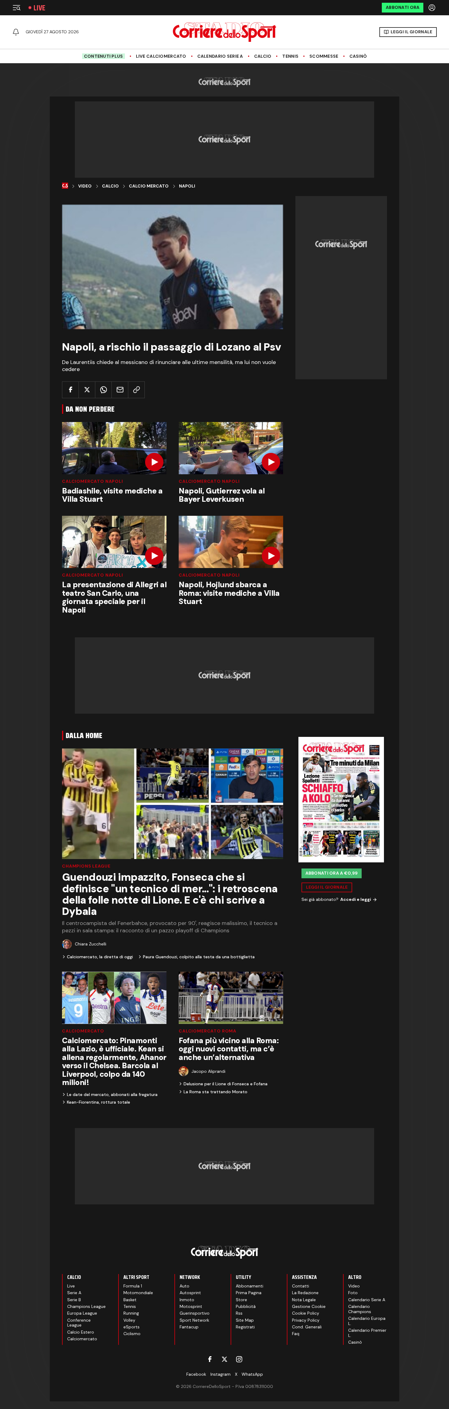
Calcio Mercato (149, 186)
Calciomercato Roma (207, 1031)
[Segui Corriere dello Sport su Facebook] (210, 1359)
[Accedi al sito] (432, 7)
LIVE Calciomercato (161, 56)
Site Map (245, 1320)
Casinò (358, 56)
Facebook (196, 1374)
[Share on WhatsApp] (103, 390)
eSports (131, 1327)
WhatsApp (252, 1374)
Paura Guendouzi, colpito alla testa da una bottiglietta (199, 956)
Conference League (79, 1322)
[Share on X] (87, 390)
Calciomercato (83, 1031)
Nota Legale (304, 1299)
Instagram (220, 1374)
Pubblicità (246, 1306)
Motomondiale (138, 1292)
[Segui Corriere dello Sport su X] (224, 1359)
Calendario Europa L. (366, 1321)
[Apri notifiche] (16, 32)
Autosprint (190, 1292)
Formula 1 (132, 1286)
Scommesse (323, 56)
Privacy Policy (305, 1320)
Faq (295, 1333)
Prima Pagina (248, 1292)
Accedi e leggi (355, 899)
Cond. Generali (307, 1327)
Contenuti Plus (103, 56)
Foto (353, 1292)
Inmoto (187, 1299)
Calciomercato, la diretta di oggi (100, 956)
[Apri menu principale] (16, 7)
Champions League (86, 866)
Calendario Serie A (220, 56)
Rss (239, 1313)
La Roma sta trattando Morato (215, 1091)
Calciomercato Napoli (92, 481)
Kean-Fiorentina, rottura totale (98, 1102)
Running (131, 1313)
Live (39, 8)
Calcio (263, 56)
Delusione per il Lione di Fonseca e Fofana (226, 1084)
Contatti (300, 1286)
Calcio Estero (80, 1332)
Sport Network (194, 1320)
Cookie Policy (305, 1313)
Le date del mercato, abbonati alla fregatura (112, 1094)
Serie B (74, 1299)
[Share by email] (120, 390)
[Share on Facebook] (70, 390)
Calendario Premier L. (367, 1332)
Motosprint (191, 1306)
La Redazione (305, 1292)
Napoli (187, 186)
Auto (184, 1286)
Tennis (290, 56)
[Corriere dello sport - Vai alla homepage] (224, 32)
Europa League (82, 1313)
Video (85, 186)
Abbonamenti (249, 1286)
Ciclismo (132, 1333)
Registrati (245, 1327)
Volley (129, 1320)
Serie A (74, 1292)
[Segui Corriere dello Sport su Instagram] (239, 1359)
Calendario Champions (359, 1309)
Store (241, 1299)
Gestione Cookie (309, 1306)
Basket (130, 1299)
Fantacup (189, 1327)
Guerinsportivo (195, 1313)
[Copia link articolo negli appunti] (136, 390)
